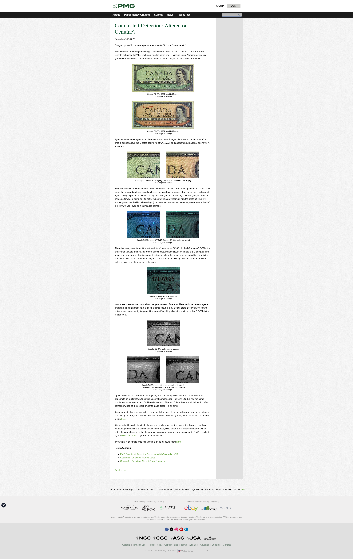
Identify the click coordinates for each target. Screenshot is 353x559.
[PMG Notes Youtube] (181, 529)
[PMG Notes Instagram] (176, 529)
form (243, 489)
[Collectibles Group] (209, 538)
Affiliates (193, 545)
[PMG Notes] (125, 6)
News (170, 14)
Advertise (204, 545)
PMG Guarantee (129, 435)
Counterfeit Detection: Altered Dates (137, 458)
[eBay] (191, 508)
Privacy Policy (155, 545)
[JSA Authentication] (193, 538)
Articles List (120, 470)
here (123, 419)
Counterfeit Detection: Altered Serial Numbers (142, 461)
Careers (126, 545)
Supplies (216, 545)
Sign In (220, 6)
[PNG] (148, 508)
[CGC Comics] (160, 538)
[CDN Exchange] (209, 508)
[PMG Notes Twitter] (171, 529)
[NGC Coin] (144, 538)
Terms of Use (139, 545)
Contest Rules (171, 545)
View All (224, 508)
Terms (184, 545)
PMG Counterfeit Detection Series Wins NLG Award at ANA (149, 454)
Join (233, 6)
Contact (227, 545)
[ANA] (129, 508)
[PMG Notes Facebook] (167, 529)
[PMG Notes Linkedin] (186, 529)
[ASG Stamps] (177, 538)
